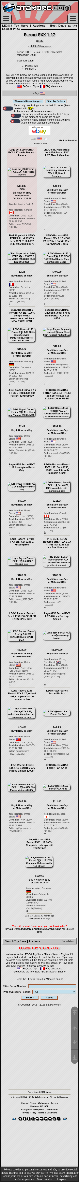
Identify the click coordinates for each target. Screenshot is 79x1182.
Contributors (52, 1109)
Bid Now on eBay (22, 192)
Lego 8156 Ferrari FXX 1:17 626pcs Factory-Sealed (57, 616)
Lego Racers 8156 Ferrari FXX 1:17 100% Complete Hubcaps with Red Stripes (39, 844)
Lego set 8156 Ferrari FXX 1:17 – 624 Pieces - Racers (21, 152)
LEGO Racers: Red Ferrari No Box (57, 692)
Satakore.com (53, 1004)
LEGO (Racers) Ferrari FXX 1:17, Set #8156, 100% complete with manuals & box (57, 468)
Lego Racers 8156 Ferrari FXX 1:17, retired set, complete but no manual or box (22, 695)
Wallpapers (43, 1103)
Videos (24, 1103)
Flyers (33, 1103)
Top (63, 941)
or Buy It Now (22, 195)
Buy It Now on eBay (57, 190)
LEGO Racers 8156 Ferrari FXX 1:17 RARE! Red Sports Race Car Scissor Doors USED (57, 394)
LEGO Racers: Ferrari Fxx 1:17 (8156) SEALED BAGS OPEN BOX (22, 616)
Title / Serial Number (14, 986)
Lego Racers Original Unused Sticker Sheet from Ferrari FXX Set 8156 (57, 314)
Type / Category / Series (16, 992)
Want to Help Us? (35, 1109)
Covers (54, 1103)
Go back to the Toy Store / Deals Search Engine (40, 971)
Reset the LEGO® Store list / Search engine (39, 979)
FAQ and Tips (30, 86)
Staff (23, 1109)
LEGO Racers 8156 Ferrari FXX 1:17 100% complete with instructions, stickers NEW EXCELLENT (22, 316)
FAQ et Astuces (53, 86)
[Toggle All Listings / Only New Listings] (8, 108)
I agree (61, 1179)
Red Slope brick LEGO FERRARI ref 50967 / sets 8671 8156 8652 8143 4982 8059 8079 (22, 239)
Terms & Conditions (47, 1113)
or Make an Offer (57, 192)
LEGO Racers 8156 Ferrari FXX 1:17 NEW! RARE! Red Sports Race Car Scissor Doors (57, 239)
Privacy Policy (29, 1113)
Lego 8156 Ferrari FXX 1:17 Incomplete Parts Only (22, 467)
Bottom (70, 941)
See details (44, 1179)
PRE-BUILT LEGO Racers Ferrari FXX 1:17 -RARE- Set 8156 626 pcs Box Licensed (57, 543)
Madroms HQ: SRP (39, 1106)
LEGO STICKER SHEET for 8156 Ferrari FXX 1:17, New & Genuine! (57, 152)
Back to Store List (68, 140)
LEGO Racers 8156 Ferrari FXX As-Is (57, 766)
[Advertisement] (39, 1045)
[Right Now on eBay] (39, 134)
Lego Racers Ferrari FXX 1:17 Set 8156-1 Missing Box (22, 542)
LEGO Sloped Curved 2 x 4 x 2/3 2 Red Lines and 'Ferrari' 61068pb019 (22, 393)
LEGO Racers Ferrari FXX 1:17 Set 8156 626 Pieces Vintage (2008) (22, 768)
